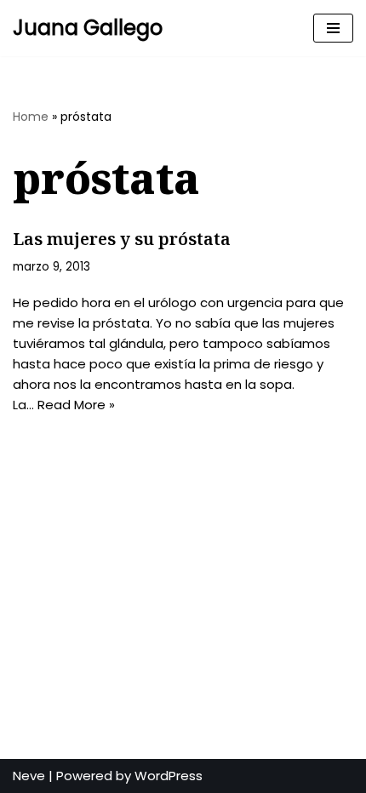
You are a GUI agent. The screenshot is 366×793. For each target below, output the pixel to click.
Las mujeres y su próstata (122, 238)
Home (31, 116)
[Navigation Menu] (333, 28)
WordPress (168, 775)
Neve (29, 775)
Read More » (76, 405)
